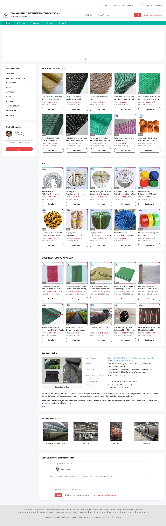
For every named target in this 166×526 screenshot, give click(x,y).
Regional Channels (109, 509)
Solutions (48, 23)
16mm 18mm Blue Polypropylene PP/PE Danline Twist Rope (124, 235)
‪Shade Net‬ (129, 358)
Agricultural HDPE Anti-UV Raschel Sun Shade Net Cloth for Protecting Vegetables (100, 140)
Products (22, 23)
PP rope (86, 443)
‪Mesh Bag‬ (111, 360)
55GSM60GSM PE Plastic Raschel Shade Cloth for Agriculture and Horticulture (51, 140)
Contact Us (63, 23)
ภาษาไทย (116, 512)
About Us (35, 23)
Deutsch (75, 512)
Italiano (68, 512)
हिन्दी (110, 512)
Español (33, 512)
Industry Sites (97, 509)
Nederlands (83, 512)
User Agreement (96, 517)
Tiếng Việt (131, 512)
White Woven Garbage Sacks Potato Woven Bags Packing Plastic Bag (76, 288)
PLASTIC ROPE (11, 83)
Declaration (106, 517)
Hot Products (28, 509)
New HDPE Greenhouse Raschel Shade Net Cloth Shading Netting (74, 99)
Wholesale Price (86, 509)
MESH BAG (9, 101)
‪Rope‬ (136, 358)
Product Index (122, 509)
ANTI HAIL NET (11, 115)
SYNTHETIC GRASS (12, 106)
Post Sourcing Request (154, 15)
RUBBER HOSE (11, 110)
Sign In (106, 5)
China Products (39, 509)
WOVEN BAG (10, 97)
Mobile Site (132, 509)
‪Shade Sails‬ (120, 360)
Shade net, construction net (55, 443)
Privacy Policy (116, 517)
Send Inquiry (52, 109)
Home (8, 23)
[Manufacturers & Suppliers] (16, 4)
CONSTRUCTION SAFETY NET (16, 78)
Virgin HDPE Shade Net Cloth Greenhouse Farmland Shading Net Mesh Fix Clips (125, 99)
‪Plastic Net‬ (150, 358)
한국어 (98, 512)
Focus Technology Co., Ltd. (68, 517)
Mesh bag (116, 443)
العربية (91, 512)
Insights (140, 509)
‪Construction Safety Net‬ (116, 358)
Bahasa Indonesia (142, 512)
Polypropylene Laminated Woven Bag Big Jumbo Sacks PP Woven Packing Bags (100, 288)
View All (44, 407)
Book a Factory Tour (62, 387)
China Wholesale (74, 509)
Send (59, 495)
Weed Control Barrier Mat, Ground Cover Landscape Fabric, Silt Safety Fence (75, 330)
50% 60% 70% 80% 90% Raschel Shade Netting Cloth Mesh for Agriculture (149, 99)
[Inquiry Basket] (138, 5)
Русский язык (59, 512)
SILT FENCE (10, 92)
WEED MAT (9, 87)
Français (50, 512)
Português (42, 512)
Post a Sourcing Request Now (104, 495)
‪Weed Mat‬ (142, 358)
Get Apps (147, 5)
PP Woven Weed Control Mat (100, 328)
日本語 (104, 512)
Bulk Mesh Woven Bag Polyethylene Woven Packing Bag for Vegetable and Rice (148, 288)
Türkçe (124, 512)
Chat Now (20, 134)
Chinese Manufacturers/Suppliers (56, 509)
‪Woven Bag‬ (129, 360)
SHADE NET (10, 73)
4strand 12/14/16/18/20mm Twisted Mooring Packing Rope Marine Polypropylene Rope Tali (125, 193)
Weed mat (146, 443)
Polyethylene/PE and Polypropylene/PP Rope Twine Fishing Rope (100, 235)
